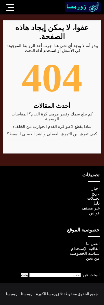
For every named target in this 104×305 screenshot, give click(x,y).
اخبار (96, 188)
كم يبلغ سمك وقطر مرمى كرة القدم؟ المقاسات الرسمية (52, 116)
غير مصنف (91, 208)
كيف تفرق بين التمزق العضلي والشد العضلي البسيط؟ (52, 134)
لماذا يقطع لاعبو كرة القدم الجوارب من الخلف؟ (52, 126)
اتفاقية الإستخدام (85, 248)
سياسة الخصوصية (85, 253)
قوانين (94, 213)
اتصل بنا (93, 244)
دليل (96, 203)
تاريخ (96, 193)
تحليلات (93, 198)
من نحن (93, 258)
